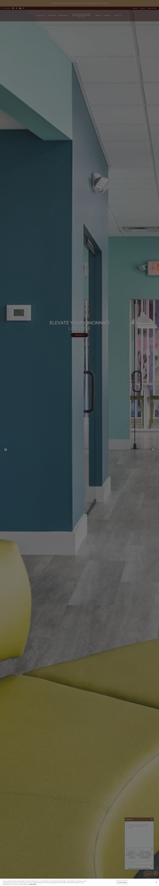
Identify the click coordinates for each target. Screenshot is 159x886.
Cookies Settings (121, 882)
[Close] (156, 882)
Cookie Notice (32, 884)
